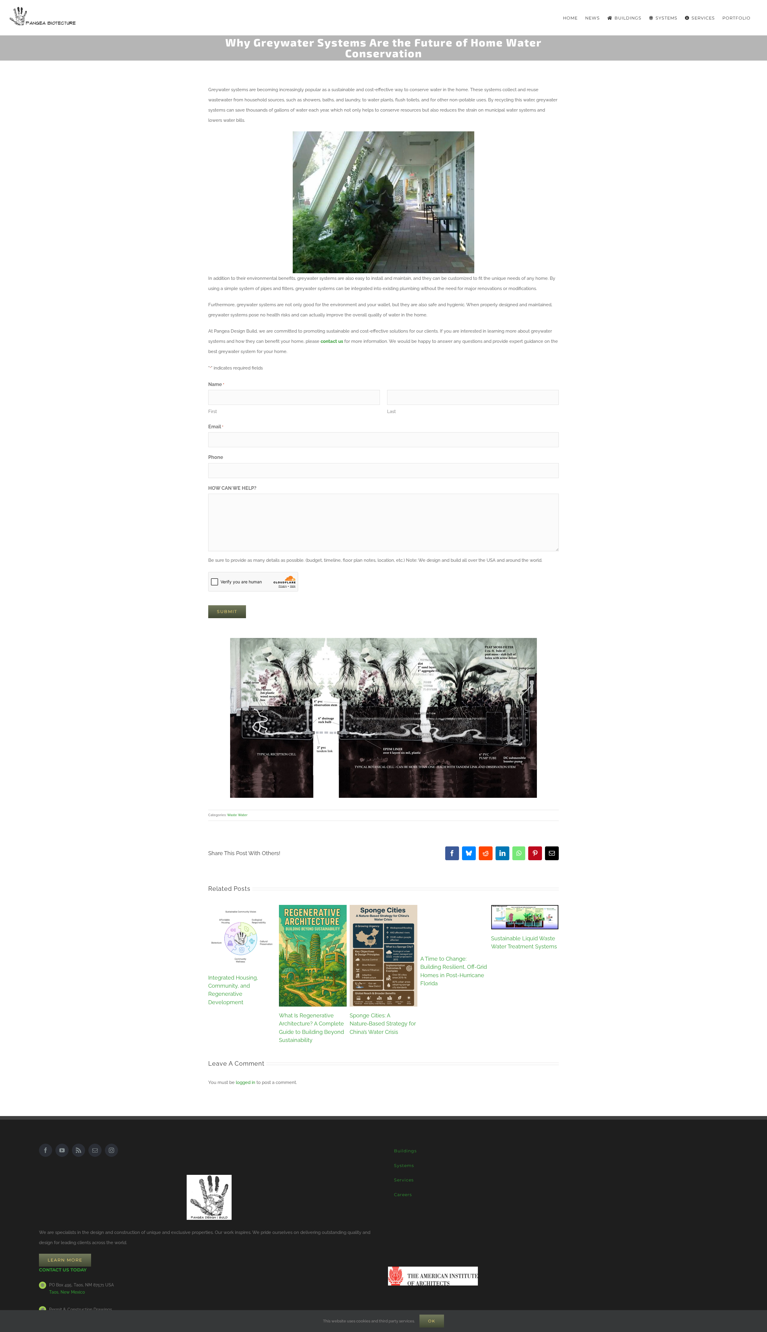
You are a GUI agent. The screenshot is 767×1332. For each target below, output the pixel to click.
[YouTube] (62, 1150)
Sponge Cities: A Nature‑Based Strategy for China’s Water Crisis (383, 1023)
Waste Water (237, 815)
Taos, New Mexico (67, 1292)
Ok (431, 1321)
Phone (215, 457)
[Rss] (78, 1150)
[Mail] (95, 1150)
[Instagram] (111, 1150)
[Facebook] (45, 1150)
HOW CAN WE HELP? (232, 488)
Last (391, 411)
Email (215, 427)
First (212, 411)
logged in (245, 1082)
